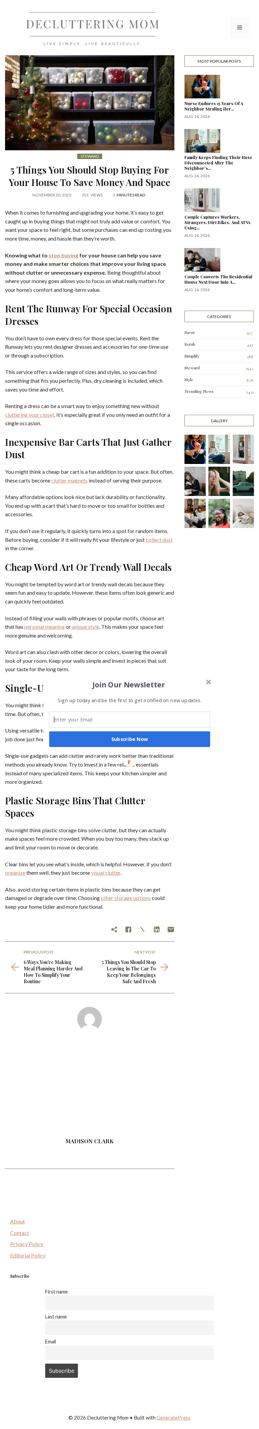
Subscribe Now (129, 739)
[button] (128, 685)
